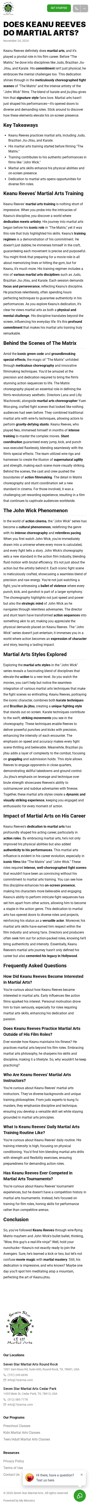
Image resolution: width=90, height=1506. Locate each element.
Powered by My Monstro (19, 1500)
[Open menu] (84, 8)
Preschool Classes (16, 1426)
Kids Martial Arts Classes (21, 1433)
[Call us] (77, 8)
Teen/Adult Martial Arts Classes (26, 1439)
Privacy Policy (13, 1461)
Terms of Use (13, 1468)
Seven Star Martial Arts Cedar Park (29, 1389)
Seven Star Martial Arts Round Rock (30, 1364)
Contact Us (11, 1475)
